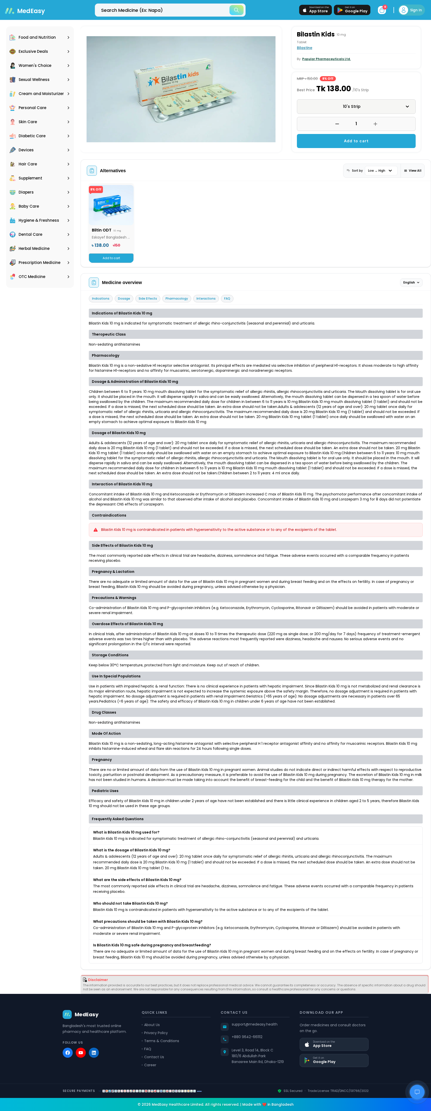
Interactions (206, 298)
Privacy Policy (156, 1032)
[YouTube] (81, 1053)
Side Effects (148, 298)
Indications (100, 298)
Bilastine (304, 47)
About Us (152, 1024)
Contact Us (154, 1056)
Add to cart (356, 140)
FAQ (227, 298)
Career (150, 1065)
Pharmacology (177, 298)
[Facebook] (68, 1053)
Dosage (124, 298)
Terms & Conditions (161, 1040)
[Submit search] (236, 10)
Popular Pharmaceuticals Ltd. (326, 59)
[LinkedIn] (94, 1053)
